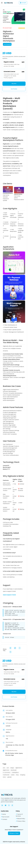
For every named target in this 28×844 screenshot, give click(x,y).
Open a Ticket (15, 833)
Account (23, 2)
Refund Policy (21, 818)
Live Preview (7, 44)
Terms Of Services (19, 815)
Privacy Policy (21, 821)
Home (4, 814)
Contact (4, 819)
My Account (5, 817)
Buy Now (14, 83)
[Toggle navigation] (2, 3)
